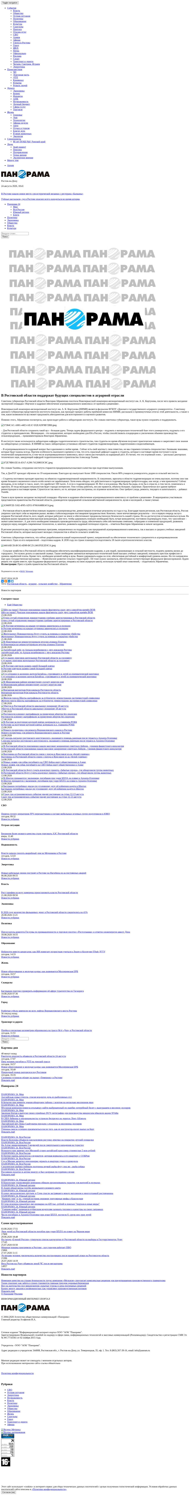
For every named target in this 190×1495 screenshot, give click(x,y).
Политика (18, 18)
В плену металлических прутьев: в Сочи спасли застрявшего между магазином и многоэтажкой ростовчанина (57, 1193)
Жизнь (10, 1414)
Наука (16, 50)
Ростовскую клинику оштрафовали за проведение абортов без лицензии (38, 716)
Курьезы (17, 83)
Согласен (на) (8, 1492)
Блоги (16, 215)
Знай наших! (19, 147)
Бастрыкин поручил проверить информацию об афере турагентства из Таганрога (42, 991)
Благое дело (19, 131)
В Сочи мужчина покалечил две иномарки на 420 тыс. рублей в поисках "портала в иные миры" (50, 1204)
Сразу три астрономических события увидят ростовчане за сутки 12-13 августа (41, 797)
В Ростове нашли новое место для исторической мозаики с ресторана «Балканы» (42, 193)
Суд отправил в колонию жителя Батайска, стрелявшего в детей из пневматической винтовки (48, 676)
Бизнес (16, 93)
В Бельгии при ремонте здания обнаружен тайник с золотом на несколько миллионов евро (47, 1102)
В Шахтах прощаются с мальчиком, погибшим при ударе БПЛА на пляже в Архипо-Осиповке (49, 781)
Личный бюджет (21, 104)
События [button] (11, 8)
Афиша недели (20, 123)
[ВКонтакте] (2, 581)
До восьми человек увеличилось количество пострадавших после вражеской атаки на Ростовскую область (55, 1255)
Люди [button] (10, 144)
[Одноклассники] (5, 581)
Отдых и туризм (21, 128)
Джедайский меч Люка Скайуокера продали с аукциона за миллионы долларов (41, 1124)
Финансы (18, 96)
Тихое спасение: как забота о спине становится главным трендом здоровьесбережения (45, 1283)
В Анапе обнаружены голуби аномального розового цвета (31, 1188)
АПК (15, 99)
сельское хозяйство (48, 583)
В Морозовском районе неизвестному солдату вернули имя (31, 684)
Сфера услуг (19, 107)
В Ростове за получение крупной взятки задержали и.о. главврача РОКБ (38, 724)
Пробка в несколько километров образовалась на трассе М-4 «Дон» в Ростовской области (46, 1030)
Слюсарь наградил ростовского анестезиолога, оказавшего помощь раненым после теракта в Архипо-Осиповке (58, 740)
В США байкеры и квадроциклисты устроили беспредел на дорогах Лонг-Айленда (43, 1118)
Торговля (17, 109)
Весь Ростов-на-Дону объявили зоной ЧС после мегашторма (31, 1263)
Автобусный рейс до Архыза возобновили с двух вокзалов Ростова (35, 652)
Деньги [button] (11, 88)
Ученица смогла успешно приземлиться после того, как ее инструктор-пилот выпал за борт (47, 1129)
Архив (10, 165)
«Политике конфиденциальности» (49, 1489)
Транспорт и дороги (23, 61)
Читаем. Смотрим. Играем (26, 64)
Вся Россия (18, 209)
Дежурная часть (21, 75)
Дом (15, 117)
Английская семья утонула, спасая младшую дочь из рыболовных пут (36, 1097)
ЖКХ (16, 48)
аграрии (32, 583)
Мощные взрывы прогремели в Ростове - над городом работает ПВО (36, 1247)
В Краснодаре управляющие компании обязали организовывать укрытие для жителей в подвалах (50, 1182)
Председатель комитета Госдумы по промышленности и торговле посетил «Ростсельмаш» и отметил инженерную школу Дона (65, 932)
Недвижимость (20, 101)
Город (16, 45)
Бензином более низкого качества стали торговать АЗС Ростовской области (39, 833)
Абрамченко (65, 583)
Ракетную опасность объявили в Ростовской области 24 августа (33, 1056)
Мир (15, 207)
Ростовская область (17, 583)
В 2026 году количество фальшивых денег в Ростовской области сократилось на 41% (44, 912)
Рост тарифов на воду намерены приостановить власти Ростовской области (39, 892)
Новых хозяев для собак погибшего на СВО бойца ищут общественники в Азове (42, 765)
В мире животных (22, 133)
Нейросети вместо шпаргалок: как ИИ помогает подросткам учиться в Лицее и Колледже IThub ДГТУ (53, 951)
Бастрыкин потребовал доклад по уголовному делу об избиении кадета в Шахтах (42, 789)
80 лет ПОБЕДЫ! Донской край (29, 141)
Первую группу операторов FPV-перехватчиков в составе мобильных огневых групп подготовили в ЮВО (55, 814)
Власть (16, 10)
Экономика (18, 91)
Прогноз (17, 29)
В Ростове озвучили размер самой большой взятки (26, 668)
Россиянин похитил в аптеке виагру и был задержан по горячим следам (37, 1172)
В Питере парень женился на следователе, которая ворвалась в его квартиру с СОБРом (45, 1156)
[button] (13, 204)
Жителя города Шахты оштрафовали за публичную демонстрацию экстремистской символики (49, 700)
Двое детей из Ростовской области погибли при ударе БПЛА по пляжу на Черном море (45, 1231)
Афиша (16, 40)
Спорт (16, 58)
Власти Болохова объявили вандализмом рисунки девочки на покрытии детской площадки (47, 1140)
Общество (18, 13)
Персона (17, 149)
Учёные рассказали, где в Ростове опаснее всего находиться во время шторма (40, 199)
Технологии (19, 120)
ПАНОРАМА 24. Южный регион (18, 1180)
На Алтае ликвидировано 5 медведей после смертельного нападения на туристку (42, 1145)
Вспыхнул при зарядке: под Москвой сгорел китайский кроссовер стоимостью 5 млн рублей (48, 1150)
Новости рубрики (10, 819)
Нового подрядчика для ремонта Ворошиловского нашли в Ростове (35, 732)
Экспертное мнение (23, 157)
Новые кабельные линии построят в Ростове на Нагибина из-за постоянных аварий (43, 873)
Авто (15, 125)
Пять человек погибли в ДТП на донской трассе (25, 1061)
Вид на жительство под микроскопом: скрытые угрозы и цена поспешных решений (43, 1286)
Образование (19, 21)
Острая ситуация (21, 16)
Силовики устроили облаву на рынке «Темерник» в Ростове (31, 1077)
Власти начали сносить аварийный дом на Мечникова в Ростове (33, 853)
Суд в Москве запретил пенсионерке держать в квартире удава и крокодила (39, 1161)
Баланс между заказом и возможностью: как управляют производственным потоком (44, 1288)
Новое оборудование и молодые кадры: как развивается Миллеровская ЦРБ (39, 971)
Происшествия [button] (14, 69)
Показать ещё (8, 1080)
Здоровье (17, 115)
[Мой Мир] (9, 581)
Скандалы (18, 26)
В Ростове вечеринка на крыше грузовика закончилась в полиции (34, 628)
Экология (18, 136)
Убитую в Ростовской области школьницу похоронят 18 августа (33, 708)
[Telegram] (12, 581)
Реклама (17, 56)
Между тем (12, 160)
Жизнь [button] (10, 112)
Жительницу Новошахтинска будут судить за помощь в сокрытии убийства (39, 636)
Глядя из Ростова (21, 42)
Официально (19, 53)
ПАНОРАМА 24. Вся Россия (15, 1137)
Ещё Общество (14, 604)
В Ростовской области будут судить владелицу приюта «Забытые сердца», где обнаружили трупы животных (56, 773)
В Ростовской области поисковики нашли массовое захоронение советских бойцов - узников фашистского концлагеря (61, 749)
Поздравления (20, 152)
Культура (17, 24)
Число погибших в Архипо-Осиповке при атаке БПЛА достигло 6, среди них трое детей (46, 1214)
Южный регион (21, 212)
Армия (16, 37)
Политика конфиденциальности (17, 1373)
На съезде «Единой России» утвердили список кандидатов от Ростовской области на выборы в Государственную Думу (61, 1239)
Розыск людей (20, 85)
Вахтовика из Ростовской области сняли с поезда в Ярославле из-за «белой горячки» (44, 757)
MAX (22, 571)
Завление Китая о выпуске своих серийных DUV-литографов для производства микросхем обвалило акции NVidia (59, 1113)
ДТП (15, 77)
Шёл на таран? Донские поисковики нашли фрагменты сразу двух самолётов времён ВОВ (47, 612)
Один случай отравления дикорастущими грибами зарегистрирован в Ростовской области (47, 620)
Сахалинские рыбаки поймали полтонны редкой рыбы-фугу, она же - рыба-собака (43, 1166)
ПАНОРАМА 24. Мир (12, 1094)
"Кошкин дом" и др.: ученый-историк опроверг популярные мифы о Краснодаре (42, 1198)
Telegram (29, 571)
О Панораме (7, 1294)
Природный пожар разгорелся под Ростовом (23, 1072)
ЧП (14, 72)
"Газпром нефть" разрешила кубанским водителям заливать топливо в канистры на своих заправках (52, 1209)
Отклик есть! (19, 32)
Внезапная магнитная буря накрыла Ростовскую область (29, 692)
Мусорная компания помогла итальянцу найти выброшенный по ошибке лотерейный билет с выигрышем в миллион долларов (65, 1107)
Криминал (18, 80)
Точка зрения (19, 155)
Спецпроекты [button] (14, 139)
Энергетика (19, 66)
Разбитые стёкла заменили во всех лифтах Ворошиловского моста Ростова (39, 1010)
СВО (15, 34)
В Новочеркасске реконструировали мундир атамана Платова (32, 644)
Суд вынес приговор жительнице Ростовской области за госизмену (35, 660)
